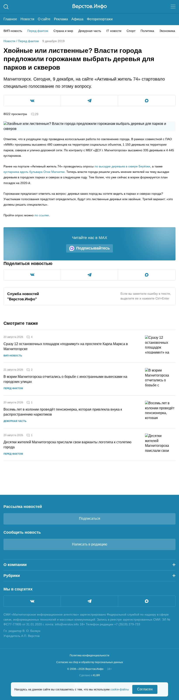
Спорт (131, 31)
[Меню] (173, 6)
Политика (147, 31)
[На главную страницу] (89, 6)
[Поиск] (6, 6)
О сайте (44, 19)
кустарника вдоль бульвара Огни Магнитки (34, 172)
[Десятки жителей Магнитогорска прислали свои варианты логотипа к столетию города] (160, 444)
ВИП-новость (12, 31)
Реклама (61, 19)
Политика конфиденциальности (89, 655)
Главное (10, 19)
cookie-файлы (119, 689)
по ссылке (41, 215)
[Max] (146, 601)
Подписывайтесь (93, 248)
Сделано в (89, 675)
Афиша (77, 19)
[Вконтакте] (32, 601)
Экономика (167, 31)
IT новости (113, 31)
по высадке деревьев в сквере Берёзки (122, 166)
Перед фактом (37, 31)
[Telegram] (89, 601)
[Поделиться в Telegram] (89, 100)
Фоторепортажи (100, 19)
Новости (27, 19)
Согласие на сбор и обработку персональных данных (89, 662)
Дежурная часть (89, 31)
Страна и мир (63, 31)
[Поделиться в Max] (146, 100)
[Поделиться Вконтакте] (32, 100)
